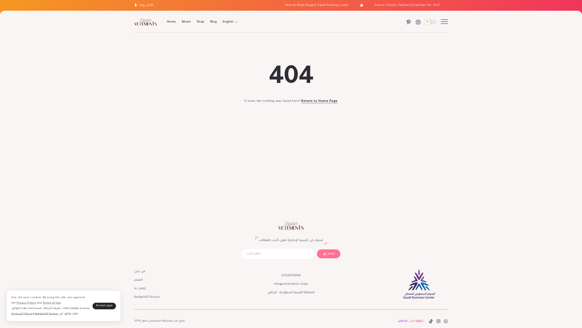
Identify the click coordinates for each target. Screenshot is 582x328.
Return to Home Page (319, 101)
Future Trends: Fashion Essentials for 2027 (403, 5)
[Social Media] (408, 22)
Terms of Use (52, 303)
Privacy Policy (26, 303)
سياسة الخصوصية (46, 314)
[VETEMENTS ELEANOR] (145, 22)
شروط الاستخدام (22, 314)
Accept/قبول (104, 305)
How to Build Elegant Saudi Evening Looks (312, 5)
